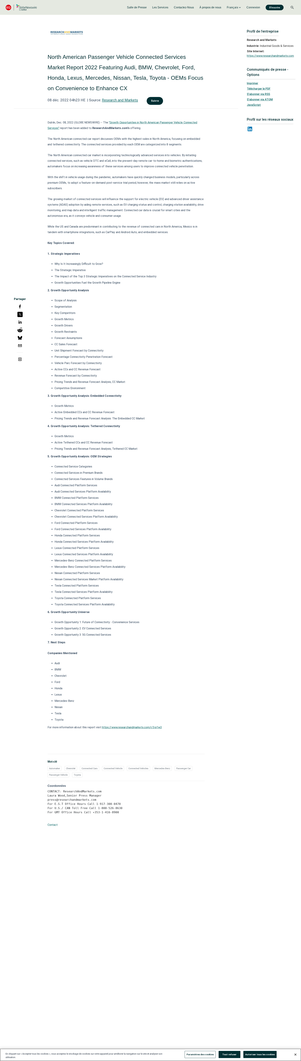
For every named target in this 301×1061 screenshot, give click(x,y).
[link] (137, 7)
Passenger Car (183, 768)
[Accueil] (21, 7)
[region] (150, 1055)
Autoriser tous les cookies (260, 1054)
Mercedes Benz (162, 768)
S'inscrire (274, 7)
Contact (53, 824)
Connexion (253, 7)
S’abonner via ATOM (260, 99)
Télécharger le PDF (259, 88)
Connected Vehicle (113, 768)
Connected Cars (90, 768)
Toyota (77, 775)
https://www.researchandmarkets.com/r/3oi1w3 (132, 727)
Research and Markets (120, 100)
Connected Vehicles (138, 768)
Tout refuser (229, 1054)
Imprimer (252, 83)
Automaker (54, 768)
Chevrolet (70, 768)
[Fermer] (295, 1054)
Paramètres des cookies (200, 1054)
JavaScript (254, 105)
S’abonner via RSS (258, 94)
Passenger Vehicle (58, 775)
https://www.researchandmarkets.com (270, 55)
